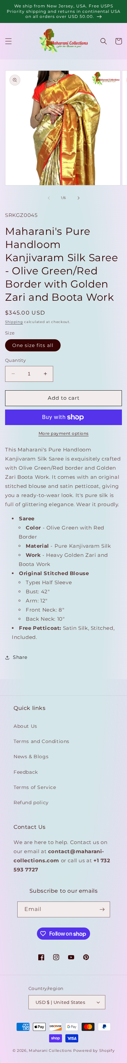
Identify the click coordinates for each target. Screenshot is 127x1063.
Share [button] (20, 657)
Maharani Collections (50, 1050)
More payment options (64, 433)
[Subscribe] (102, 909)
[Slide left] (48, 198)
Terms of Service (35, 787)
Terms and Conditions (41, 741)
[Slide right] (78, 198)
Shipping (14, 322)
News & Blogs (31, 756)
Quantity (15, 360)
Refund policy (31, 802)
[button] (8, 41)
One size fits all (33, 345)
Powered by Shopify (94, 1050)
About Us (25, 726)
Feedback (26, 772)
